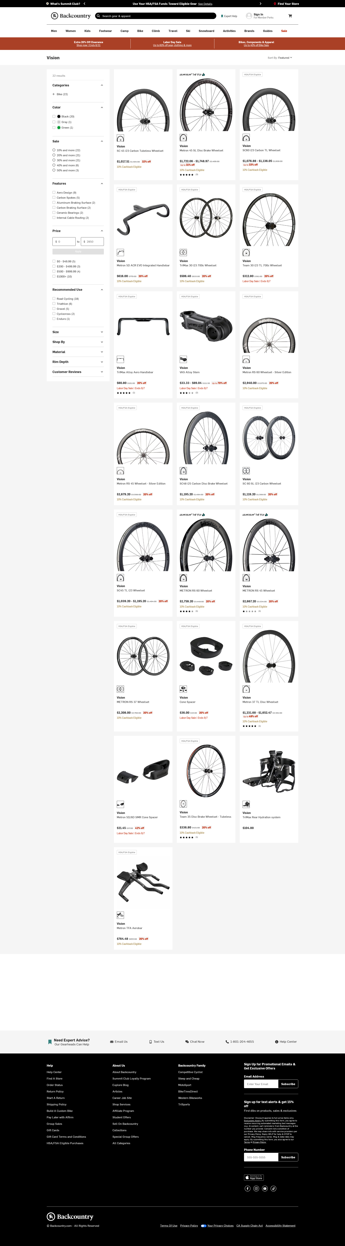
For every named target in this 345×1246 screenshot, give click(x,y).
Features (59, 183)
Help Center (54, 1072)
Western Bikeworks (190, 1097)
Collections (119, 1130)
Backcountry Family (192, 1065)
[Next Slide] (260, 3)
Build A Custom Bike (60, 1110)
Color (56, 107)
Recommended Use (67, 289)
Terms (247, 1142)
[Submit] (98, 15)
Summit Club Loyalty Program (131, 1078)
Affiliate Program (123, 1110)
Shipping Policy (56, 1104)
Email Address (254, 1076)
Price (56, 230)
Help (50, 1065)
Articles (117, 1091)
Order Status (55, 1085)
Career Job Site (122, 1097)
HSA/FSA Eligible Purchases (65, 1143)
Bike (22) (62, 94)
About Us (118, 1065)
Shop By (58, 342)
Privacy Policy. (259, 1142)
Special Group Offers (125, 1136)
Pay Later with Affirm (60, 1117)
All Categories (121, 1143)
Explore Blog (120, 1085)
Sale (55, 141)
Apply (78, 251)
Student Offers (121, 1117)
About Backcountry (124, 1072)
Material (58, 351)
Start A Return (56, 1097)
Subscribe (288, 1084)
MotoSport (184, 1085)
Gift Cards (53, 1130)
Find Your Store (288, 3)
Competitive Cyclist (190, 1072)
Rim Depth (60, 362)
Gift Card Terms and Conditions (66, 1136)
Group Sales (54, 1123)
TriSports (184, 1104)
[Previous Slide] (84, 3)
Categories (60, 85)
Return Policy (55, 1091)
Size (55, 332)
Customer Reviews (66, 371)
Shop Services (121, 1104)
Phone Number (254, 1149)
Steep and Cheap (188, 1078)
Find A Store (54, 1078)
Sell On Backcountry (125, 1123)
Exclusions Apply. (253, 1120)
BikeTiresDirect (188, 1091)
